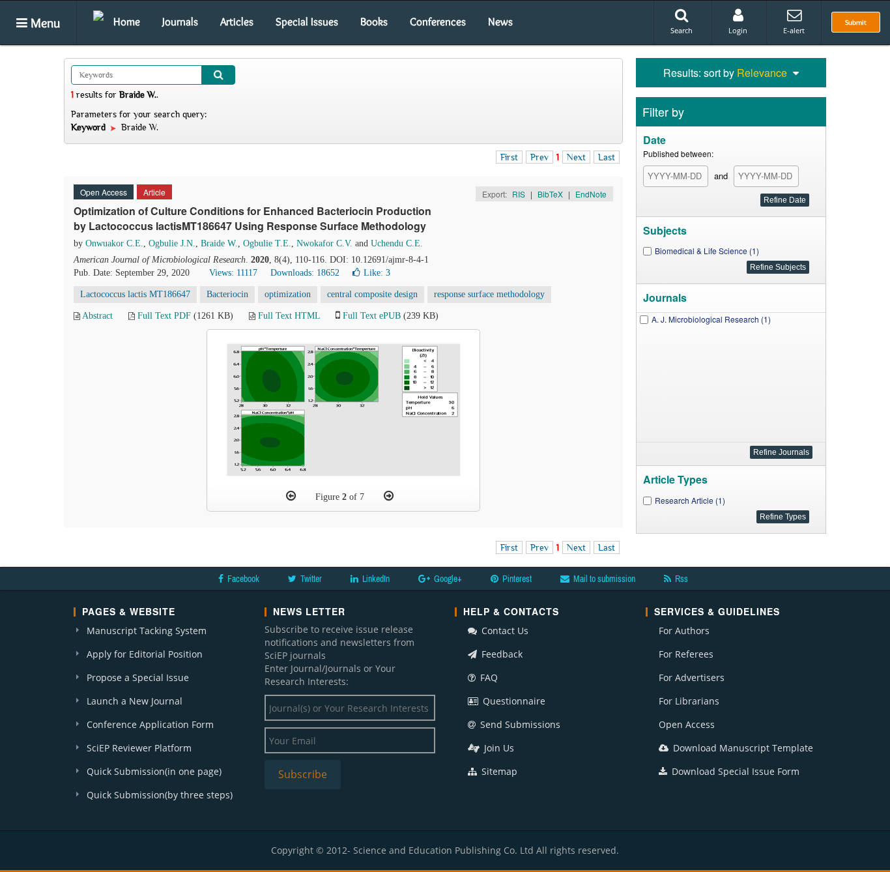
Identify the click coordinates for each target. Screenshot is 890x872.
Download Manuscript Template (741, 748)
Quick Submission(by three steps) (160, 795)
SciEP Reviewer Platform (139, 748)
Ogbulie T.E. (267, 243)
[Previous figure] (291, 496)
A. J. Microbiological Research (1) (711, 319)
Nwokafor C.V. (324, 243)
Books (374, 21)
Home (126, 21)
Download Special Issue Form (734, 771)
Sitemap (498, 771)
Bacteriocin (227, 294)
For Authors (684, 630)
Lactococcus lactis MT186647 (135, 294)
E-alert (794, 30)
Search (681, 30)
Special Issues (307, 21)
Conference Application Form (150, 724)
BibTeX (550, 193)
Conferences (438, 21)
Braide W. (219, 243)
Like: (377, 273)
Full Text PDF (164, 316)
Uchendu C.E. (397, 243)
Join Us (497, 748)
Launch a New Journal (134, 701)
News (500, 21)
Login (737, 30)
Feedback (501, 654)
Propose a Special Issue (138, 677)
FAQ (488, 677)
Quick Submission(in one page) (154, 771)
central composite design (372, 294)
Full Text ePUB (372, 316)
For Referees (686, 654)
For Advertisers (692, 677)
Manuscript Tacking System (147, 630)
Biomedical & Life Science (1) (707, 250)
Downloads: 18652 (304, 273)
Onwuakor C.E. (114, 243)
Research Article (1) (690, 500)
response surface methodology (489, 294)
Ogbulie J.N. (172, 243)
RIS (518, 193)
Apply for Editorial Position (145, 654)
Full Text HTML (289, 316)
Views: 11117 (233, 273)
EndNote (591, 193)
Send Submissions (519, 724)
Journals (180, 21)
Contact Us (503, 630)
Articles (236, 21)
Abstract (97, 316)
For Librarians (689, 701)
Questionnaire (512, 701)
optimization (288, 294)
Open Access (687, 724)
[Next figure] (389, 496)
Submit (856, 22)
